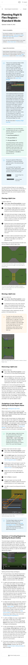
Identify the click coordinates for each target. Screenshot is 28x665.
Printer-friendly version (15, 655)
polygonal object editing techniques (15, 645)
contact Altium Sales (11, 41)
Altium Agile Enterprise (13, 36)
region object (10, 606)
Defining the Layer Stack (14, 408)
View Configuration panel (10, 459)
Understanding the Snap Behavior (10, 615)
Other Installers (19, 55)
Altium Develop (17, 35)
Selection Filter (7, 467)
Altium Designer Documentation (11, 9)
